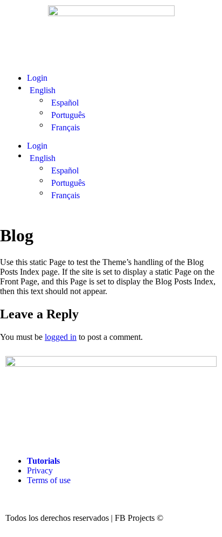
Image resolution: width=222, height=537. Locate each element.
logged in (61, 336)
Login (37, 77)
